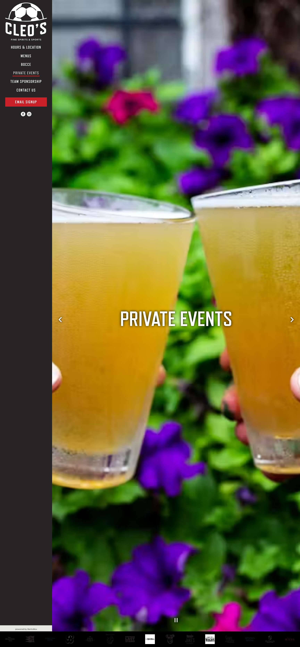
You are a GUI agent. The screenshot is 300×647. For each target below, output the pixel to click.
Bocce (26, 64)
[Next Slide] (292, 324)
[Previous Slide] (60, 324)
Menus (26, 56)
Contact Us (26, 90)
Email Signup (26, 102)
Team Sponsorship (26, 81)
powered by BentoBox (33, 629)
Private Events (26, 73)
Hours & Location (26, 47)
